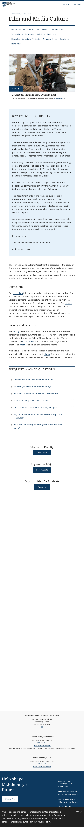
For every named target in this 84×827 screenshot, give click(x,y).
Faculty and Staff (18, 29)
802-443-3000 (72, 792)
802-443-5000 (63, 786)
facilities (24, 344)
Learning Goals (57, 29)
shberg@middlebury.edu (42, 745)
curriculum (18, 293)
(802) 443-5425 (42, 764)
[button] (67, 4)
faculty (16, 331)
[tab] (42, 379)
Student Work (17, 34)
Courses (30, 29)
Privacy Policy (43, 821)
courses (68, 303)
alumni (47, 354)
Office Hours (42, 453)
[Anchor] (25, 286)
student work (58, 99)
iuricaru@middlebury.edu (42, 766)
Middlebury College (15, 14)
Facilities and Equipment (46, 34)
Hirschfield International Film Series (25, 39)
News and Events (50, 39)
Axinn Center (28, 341)
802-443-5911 (73, 799)
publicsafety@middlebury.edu (68, 802)
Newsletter (15, 44)
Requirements (42, 29)
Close (77, 811)
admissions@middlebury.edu (68, 794)
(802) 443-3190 (42, 743)
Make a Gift (10, 799)
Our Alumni (64, 39)
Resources (29, 34)
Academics (28, 14)
